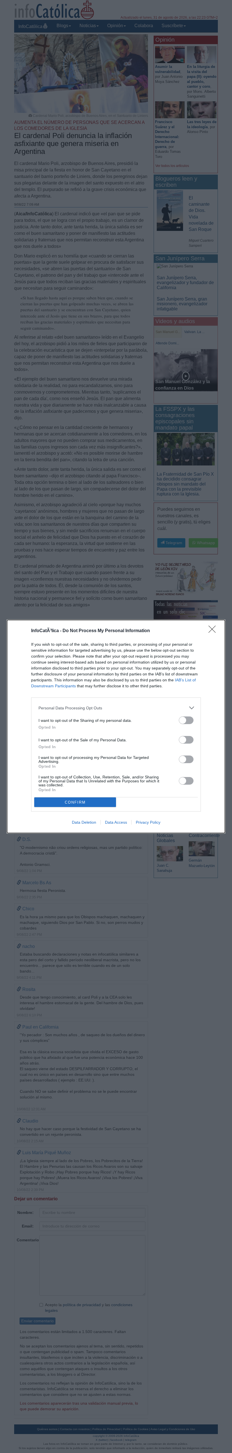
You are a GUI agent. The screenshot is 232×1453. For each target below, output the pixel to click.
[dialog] (116, 726)
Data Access (116, 822)
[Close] (214, 631)
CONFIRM (75, 802)
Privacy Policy (148, 822)
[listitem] (116, 708)
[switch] (186, 720)
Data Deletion (84, 822)
